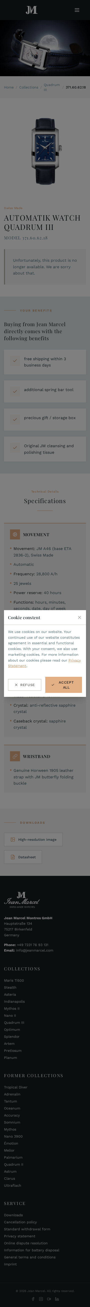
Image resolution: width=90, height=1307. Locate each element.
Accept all (66, 684)
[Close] (79, 617)
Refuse (27, 685)
